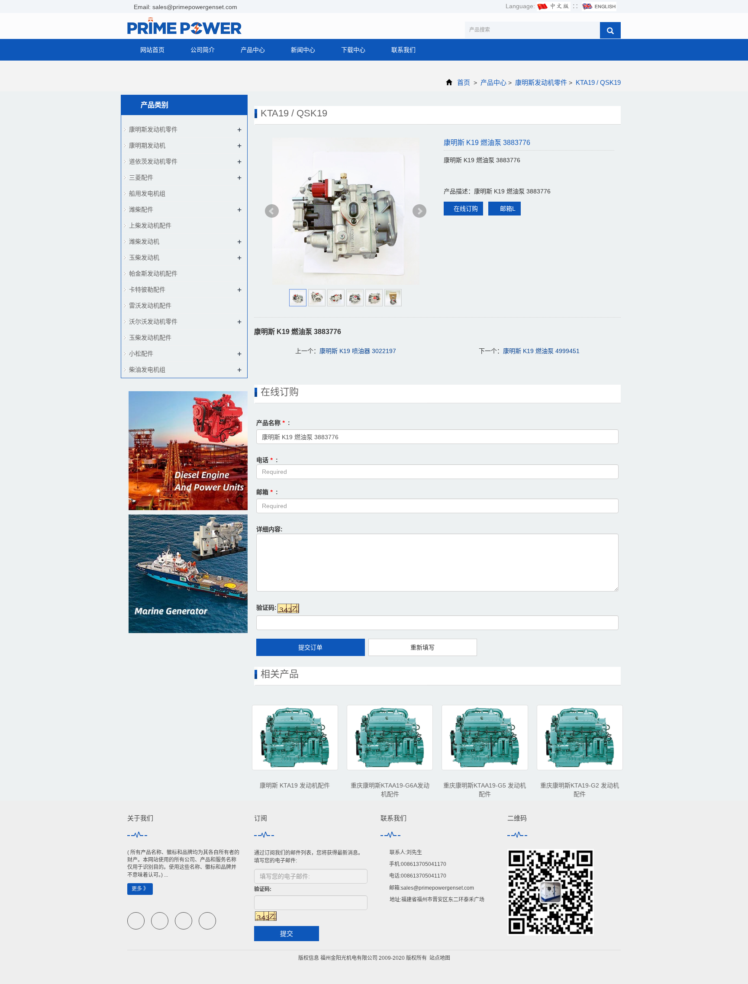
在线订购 (466, 208)
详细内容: (269, 529)
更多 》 (140, 889)
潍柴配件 (141, 209)
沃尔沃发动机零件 (153, 321)
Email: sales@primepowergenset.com (184, 6)
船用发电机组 (147, 193)
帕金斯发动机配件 (153, 273)
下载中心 (353, 49)
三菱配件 (141, 177)
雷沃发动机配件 (150, 305)
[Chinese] (554, 6)
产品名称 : (273, 422)
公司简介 (202, 49)
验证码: (266, 607)
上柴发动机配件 (150, 225)
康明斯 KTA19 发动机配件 (295, 785)
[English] (599, 6)
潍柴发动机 (144, 241)
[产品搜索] (610, 30)
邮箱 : (267, 492)
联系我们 (403, 49)
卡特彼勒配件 (147, 289)
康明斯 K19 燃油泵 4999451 (541, 350)
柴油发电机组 (147, 369)
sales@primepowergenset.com (437, 888)
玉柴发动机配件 (150, 337)
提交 (286, 933)
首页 (463, 82)
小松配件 (141, 353)
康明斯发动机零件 (541, 82)
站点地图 (439, 958)
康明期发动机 (147, 145)
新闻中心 (303, 49)
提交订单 (310, 647)
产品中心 (253, 49)
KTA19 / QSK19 (597, 82)
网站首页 (152, 49)
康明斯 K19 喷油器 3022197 (357, 350)
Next (419, 211)
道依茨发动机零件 (153, 161)
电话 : (267, 460)
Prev (272, 211)
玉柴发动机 (144, 257)
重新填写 (422, 647)
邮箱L (507, 208)
